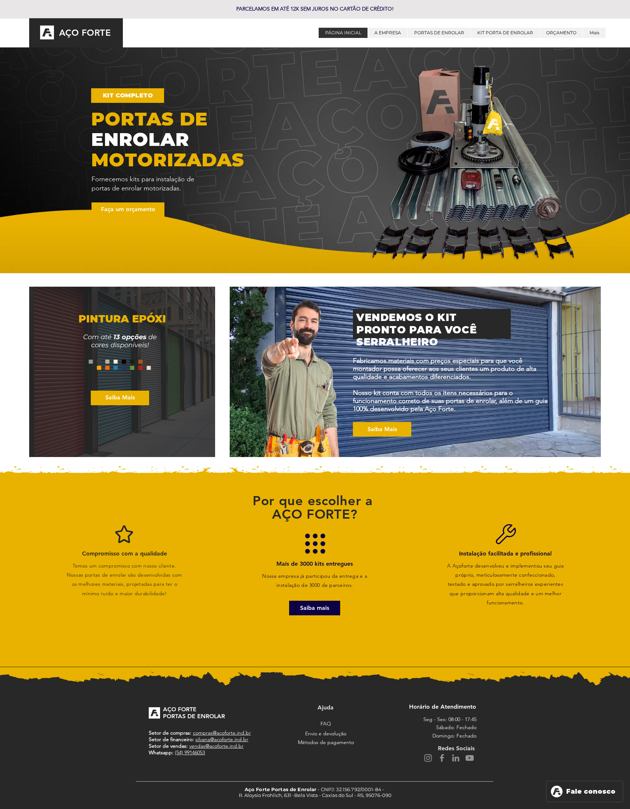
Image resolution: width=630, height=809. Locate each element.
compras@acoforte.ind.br (222, 732)
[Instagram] (428, 758)
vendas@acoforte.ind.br (216, 746)
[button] (127, 95)
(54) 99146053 (190, 752)
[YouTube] (469, 758)
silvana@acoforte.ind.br (221, 739)
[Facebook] (442, 758)
